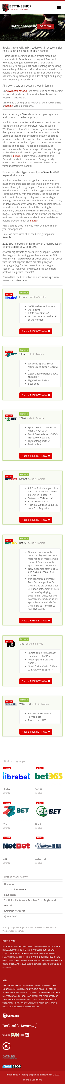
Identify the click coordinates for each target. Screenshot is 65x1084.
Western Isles (9, 930)
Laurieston (10, 894)
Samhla (42, 297)
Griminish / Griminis (14, 910)
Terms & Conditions (32, 1079)
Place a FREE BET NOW (35, 331)
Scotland (50, 927)
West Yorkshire (37, 927)
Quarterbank (11, 916)
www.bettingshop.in (17, 90)
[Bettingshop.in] (17, 7)
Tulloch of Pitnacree (15, 889)
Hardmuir (9, 884)
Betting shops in (10, 927)
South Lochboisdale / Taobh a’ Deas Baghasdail (30, 900)
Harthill (8, 905)
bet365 (9, 105)
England (24, 927)
